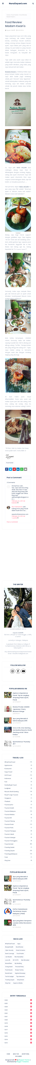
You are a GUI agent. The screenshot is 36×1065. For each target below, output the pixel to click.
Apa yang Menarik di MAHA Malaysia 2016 (20, 719)
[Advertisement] (18, 563)
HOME (8, 1054)
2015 (18, 1036)
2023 (18, 1010)
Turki (18, 857)
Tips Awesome (20, 976)
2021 (18, 1016)
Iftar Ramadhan (19, 957)
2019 (18, 1023)
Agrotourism (18, 765)
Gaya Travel (18, 772)
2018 (18, 1026)
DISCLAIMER (18, 1056)
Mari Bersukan (25, 960)
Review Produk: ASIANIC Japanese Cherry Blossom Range (21, 709)
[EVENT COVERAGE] (8, 878)
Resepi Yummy (19, 970)
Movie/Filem (8, 963)
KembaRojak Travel (18, 785)
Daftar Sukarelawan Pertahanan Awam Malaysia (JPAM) (20, 911)
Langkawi (18, 788)
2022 (18, 1013)
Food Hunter (14, 15)
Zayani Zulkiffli (10, 30)
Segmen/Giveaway (20, 973)
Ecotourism (18, 768)
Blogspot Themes (24, 1060)
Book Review (19, 947)
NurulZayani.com (18, 3)
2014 (18, 1039)
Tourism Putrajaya (18, 831)
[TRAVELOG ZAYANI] (8, 888)
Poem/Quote (8, 970)
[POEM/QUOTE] (8, 902)
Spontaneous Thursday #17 (21, 743)
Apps (18, 944)
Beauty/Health (9, 947)
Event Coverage (9, 953)
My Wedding (18, 963)
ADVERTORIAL (25, 1054)
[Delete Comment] (17, 503)
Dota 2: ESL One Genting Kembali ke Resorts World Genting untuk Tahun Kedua (22, 731)
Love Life (7, 960)
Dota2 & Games (20, 950)
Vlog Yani (18, 860)
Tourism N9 (18, 818)
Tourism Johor (18, 805)
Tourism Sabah (18, 834)
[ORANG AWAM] (8, 911)
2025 (18, 1003)
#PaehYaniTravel (18, 762)
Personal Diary (19, 966)
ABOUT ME (16, 1054)
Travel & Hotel (18, 844)
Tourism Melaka (18, 814)
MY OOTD (15, 960)
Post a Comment (12, 522)
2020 (18, 1020)
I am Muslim (8, 957)
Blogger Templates (22, 1062)
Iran (18, 782)
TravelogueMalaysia (18, 854)
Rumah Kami (8, 973)
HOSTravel (18, 775)
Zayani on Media (17, 983)
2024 (18, 1007)
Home (8, 15)
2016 (18, 1033)
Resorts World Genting (18, 791)
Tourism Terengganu (18, 841)
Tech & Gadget (9, 976)
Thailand (18, 801)
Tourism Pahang (18, 821)
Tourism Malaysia (18, 811)
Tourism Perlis (18, 827)
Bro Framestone (17, 507)
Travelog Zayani (18, 850)
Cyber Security (9, 950)
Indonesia (18, 778)
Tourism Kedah (18, 808)
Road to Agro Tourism (18, 795)
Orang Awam (9, 966)
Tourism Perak (18, 824)
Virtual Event (20, 980)
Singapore (18, 798)
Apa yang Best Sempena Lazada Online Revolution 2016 (22, 923)
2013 (18, 1043)
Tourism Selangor (18, 837)
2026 (18, 1000)
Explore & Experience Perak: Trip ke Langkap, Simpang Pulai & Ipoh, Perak (21, 696)
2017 (18, 1030)
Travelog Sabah (18, 847)
